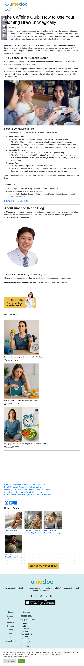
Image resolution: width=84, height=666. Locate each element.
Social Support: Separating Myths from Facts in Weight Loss (27, 495)
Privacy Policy (10, 641)
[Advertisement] (42, 467)
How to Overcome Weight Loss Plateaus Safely (21, 400)
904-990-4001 (26, 616)
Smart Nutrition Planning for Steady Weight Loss (23, 492)
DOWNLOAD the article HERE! (16, 201)
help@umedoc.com (27, 620)
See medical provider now (43, 566)
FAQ (10, 637)
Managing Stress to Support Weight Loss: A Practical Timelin (25, 444)
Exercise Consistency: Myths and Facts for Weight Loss (24, 357)
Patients (10, 626)
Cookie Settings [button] (10, 661)
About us (10, 622)
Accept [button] (21, 661)
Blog (10, 633)
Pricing (10, 630)
